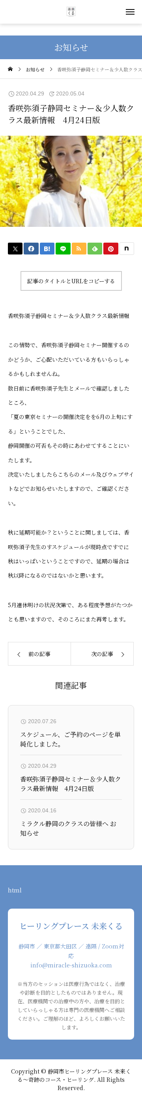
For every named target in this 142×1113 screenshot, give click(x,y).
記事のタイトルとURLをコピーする (71, 281)
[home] (10, 69)
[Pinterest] (110, 248)
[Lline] (63, 248)
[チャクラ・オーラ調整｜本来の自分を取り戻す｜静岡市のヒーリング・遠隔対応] (71, 12)
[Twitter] (15, 248)
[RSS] (79, 248)
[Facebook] (31, 248)
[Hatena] (47, 248)
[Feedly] (95, 248)
